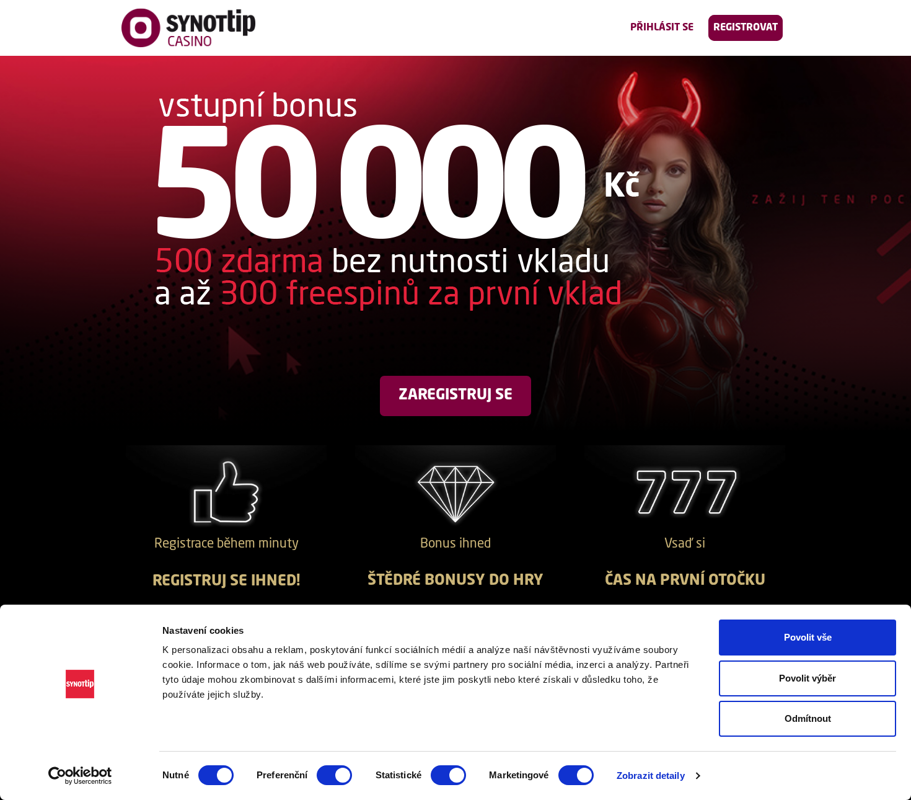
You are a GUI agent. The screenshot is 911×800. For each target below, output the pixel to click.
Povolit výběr (807, 678)
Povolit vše (808, 637)
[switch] (334, 775)
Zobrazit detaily (651, 775)
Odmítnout (808, 718)
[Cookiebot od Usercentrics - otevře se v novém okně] (80, 776)
